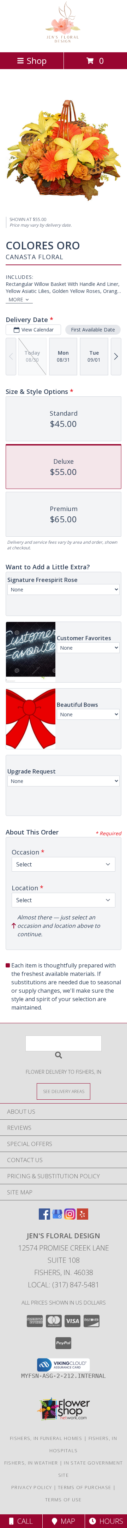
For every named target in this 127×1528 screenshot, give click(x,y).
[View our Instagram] (69, 1217)
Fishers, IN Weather (31, 1463)
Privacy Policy (31, 1487)
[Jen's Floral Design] (64, 42)
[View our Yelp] (82, 1217)
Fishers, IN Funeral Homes (46, 1438)
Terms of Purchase (84, 1487)
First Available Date (93, 329)
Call (23, 1521)
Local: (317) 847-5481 (63, 1284)
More (15, 299)
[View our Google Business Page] (57, 1217)
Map (66, 1521)
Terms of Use (63, 1499)
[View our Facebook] (44, 1217)
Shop (37, 60)
